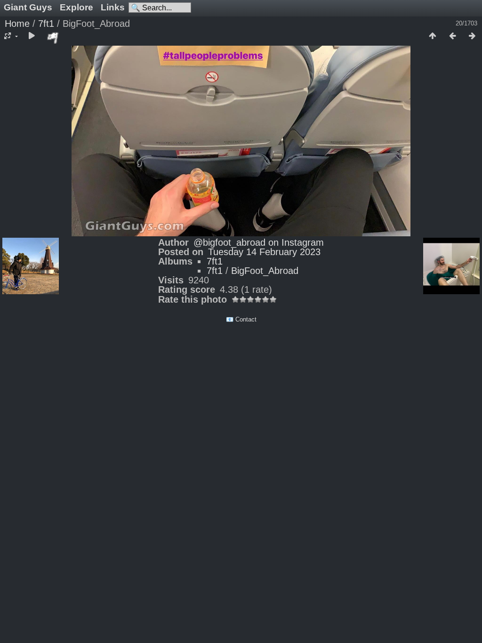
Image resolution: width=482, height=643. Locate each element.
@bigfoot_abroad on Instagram (258, 242)
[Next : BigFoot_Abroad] (472, 36)
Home (17, 23)
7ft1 (46, 23)
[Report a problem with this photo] (53, 38)
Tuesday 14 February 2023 (264, 252)
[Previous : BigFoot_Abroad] (452, 36)
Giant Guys (28, 7)
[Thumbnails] (432, 36)
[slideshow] (31, 36)
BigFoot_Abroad (264, 270)
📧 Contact (241, 319)
